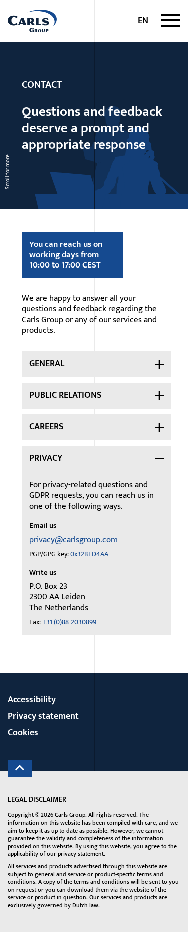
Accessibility (32, 699)
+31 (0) (69, 622)
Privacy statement (43, 716)
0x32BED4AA (89, 554)
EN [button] (143, 20)
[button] (170, 21)
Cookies (23, 732)
